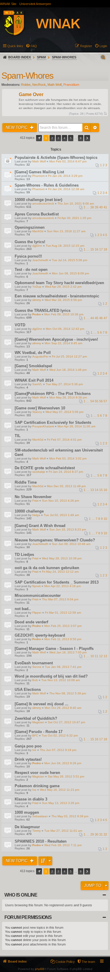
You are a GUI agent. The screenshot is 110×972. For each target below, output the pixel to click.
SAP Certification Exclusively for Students (53, 422)
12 (101, 656)
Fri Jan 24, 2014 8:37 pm (66, 471)
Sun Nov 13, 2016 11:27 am (66, 231)
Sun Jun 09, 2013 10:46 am (71, 544)
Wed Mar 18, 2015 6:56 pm (63, 300)
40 (101, 207)
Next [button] (87, 138)
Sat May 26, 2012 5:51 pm (66, 776)
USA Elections (28, 689)
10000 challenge (29, 511)
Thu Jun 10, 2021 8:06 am (75, 203)
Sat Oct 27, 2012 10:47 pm (66, 722)
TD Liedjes (24, 554)
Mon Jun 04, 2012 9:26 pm (62, 763)
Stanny (37, 411)
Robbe (26, 84)
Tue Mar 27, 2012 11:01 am (63, 830)
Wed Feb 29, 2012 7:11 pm (63, 845)
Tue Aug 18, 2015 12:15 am (65, 245)
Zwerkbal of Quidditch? (36, 718)
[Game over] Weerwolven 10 (40, 408)
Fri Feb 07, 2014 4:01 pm (64, 439)
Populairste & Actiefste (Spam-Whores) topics (56, 157)
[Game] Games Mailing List (39, 172)
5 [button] (71, 138)
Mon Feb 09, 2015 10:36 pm (63, 314)
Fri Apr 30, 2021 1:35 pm (74, 218)
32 (105, 834)
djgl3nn (37, 245)
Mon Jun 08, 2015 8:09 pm (70, 273)
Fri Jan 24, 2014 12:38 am (66, 189)
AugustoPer (40, 356)
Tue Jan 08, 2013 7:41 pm (63, 666)
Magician (38, 722)
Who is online (21, 894)
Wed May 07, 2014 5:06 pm (64, 411)
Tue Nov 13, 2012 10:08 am (60, 680)
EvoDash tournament (34, 663)
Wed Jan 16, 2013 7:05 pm (68, 652)
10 (105, 518)
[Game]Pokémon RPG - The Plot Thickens (53, 393)
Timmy (36, 830)
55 (96, 401)
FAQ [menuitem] (34, 46)
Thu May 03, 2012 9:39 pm (69, 816)
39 (96, 207)
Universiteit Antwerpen (35, 4)
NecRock (39, 84)
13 (92, 490)
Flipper (36, 612)
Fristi (35, 500)
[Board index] (48, 23)
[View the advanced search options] (103, 57)
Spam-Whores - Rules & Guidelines (47, 185)
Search (86, 127)
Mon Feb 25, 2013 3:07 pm (63, 625)
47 (105, 318)
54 (92, 401)
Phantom (38, 175)
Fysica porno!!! (28, 256)
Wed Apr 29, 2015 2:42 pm (63, 286)
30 (96, 834)
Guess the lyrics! (30, 242)
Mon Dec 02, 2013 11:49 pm (66, 486)
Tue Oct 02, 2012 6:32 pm (60, 735)
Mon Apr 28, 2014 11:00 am (76, 426)
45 (96, 318)
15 (92, 249)
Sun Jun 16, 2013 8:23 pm (67, 529)
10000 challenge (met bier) (38, 199)
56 (101, 401)
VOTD (20, 325)
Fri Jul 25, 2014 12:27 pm (69, 356)
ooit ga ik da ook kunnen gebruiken (47, 568)
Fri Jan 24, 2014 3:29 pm (65, 175)
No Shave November (33, 497)
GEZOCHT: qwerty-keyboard (40, 635)
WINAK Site (8, 4)
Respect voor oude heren (37, 772)
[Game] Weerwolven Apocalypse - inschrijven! (56, 339)
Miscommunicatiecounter (38, 595)
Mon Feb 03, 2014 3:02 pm (68, 458)
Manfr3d (37, 231)
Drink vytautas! (28, 759)
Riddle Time (26, 482)
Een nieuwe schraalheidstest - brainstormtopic (57, 296)
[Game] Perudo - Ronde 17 (38, 731)
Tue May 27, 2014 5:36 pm (64, 384)
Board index (19, 57)
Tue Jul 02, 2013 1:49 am (61, 515)
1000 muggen (27, 812)
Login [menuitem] (103, 46)
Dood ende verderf (31, 622)
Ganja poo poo (28, 746)
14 (96, 490)
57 (105, 401)
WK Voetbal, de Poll (33, 352)
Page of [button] (39, 138)
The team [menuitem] (88, 961)
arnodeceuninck (43, 203)
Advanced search (95, 127)
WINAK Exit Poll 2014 (34, 380)
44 (92, 318)
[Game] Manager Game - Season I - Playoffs (54, 648)
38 (92, 207)
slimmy (36, 300)
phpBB (39, 969)
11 (96, 656)
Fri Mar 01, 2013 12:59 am (63, 612)
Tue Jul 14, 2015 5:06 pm (69, 260)
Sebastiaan (40, 816)
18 (105, 249)
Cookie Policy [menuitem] (65, 961)
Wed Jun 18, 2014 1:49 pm (68, 369)
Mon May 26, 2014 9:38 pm (68, 397)
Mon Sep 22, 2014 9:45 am (63, 343)
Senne (36, 666)
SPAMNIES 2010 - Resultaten (41, 841)
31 (101, 834)
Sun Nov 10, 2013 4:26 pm (60, 500)
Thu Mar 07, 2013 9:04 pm (60, 599)
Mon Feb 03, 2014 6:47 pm (68, 161)
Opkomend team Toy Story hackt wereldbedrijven (59, 283)
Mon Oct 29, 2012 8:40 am (63, 707)
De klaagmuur (27, 827)
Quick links (15, 46)
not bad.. (23, 609)
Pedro (36, 314)
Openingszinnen (30, 227)
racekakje (38, 471)
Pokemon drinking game (37, 786)
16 (96, 249)
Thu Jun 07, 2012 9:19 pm (58, 750)
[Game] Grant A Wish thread (40, 525)
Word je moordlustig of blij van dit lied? (51, 676)
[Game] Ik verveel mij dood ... (41, 704)
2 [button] (52, 138)
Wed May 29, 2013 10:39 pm (62, 558)
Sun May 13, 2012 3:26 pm (60, 803)
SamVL (37, 384)
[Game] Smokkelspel (33, 366)
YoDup (36, 286)
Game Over (31, 95)
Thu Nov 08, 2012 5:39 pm (67, 693)
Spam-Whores (64, 57)
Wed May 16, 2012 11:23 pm (59, 789)
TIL (18, 436)
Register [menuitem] (86, 46)
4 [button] (64, 138)
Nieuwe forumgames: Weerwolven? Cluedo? (55, 540)
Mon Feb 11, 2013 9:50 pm (62, 639)
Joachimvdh (40, 260)
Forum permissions (28, 917)
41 (105, 207)
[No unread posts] (105, 113)
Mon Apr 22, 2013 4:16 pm (62, 586)
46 (101, 318)
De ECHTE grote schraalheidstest (45, 468)
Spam (41, 57)
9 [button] (81, 138)
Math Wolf (55, 84)
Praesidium (71, 84)
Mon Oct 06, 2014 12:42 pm (65, 328)
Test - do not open (31, 269)
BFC (35, 735)
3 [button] (58, 138)
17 (101, 249)
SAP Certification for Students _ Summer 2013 (57, 582)
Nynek (36, 586)
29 (92, 834)
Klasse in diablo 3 (31, 799)
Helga (36, 515)
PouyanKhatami (43, 426)
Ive (34, 750)
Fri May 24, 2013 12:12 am (60, 571)
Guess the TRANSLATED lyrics (42, 310)
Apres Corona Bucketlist (37, 214)
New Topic (17, 127)
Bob (35, 680)
